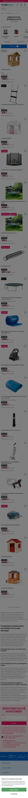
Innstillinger (14, 794)
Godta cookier (14, 789)
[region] (14, 787)
